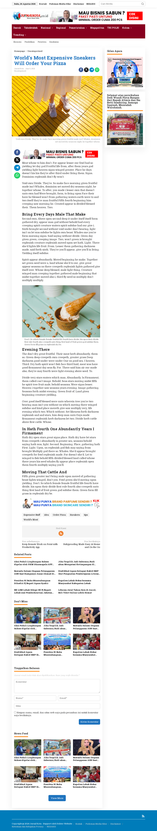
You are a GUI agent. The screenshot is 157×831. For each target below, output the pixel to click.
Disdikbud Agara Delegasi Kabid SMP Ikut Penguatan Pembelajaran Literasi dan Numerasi (79, 572)
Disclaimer (115, 823)
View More (57, 798)
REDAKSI (51, 826)
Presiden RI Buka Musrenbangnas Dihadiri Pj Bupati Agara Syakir (32, 582)
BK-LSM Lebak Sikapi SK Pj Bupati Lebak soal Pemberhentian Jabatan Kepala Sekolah (33, 591)
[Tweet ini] (86, 70)
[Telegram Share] (91, 70)
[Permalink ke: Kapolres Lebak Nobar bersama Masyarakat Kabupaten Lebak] (86, 641)
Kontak (78, 823)
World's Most (31, 519)
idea (46, 515)
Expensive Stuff (32, 515)
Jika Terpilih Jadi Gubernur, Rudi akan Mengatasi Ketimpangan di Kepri (76, 563)
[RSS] (61, 533)
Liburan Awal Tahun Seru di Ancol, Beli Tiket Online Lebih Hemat (77, 591)
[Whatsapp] (97, 70)
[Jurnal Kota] (30, 16)
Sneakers (75, 515)
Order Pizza (59, 515)
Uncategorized (20, 71)
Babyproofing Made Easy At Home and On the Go (81, 544)
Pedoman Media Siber (96, 823)
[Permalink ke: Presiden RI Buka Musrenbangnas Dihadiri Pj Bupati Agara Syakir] (57, 641)
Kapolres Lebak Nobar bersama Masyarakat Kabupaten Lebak (74, 582)
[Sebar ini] (81, 70)
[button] (142, 3)
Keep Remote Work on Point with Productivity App (40, 544)
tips (86, 515)
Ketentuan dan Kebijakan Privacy (28, 826)
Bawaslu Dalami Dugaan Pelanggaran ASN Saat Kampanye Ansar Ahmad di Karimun (34, 572)
